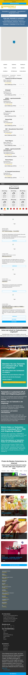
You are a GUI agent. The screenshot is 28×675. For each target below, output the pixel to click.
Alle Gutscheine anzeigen (15, 565)
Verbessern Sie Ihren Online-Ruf (10, 618)
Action (21, 470)
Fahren (16, 470)
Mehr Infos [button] (4, 668)
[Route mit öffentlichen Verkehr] (20, 84)
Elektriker (23, 67)
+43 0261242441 (8, 154)
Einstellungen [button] (6, 669)
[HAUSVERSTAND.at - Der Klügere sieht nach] (14, 6)
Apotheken (5, 648)
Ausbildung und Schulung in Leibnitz (9, 255)
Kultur (8, 470)
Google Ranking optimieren (9, 617)
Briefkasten (22, 64)
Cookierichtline (6, 636)
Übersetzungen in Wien (6, 280)
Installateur (5, 71)
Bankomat (14, 64)
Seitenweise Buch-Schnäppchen (11, 490)
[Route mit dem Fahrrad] (22, 84)
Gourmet (4, 470)
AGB (4, 637)
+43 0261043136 (8, 104)
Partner (5, 639)
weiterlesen (14, 240)
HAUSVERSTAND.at (5, 75)
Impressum (5, 633)
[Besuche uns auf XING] (12, 626)
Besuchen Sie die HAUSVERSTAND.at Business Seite (14, 382)
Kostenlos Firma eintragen (9, 621)
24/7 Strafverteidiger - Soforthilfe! (10, 231)
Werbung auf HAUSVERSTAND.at (10, 615)
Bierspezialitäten (6, 513)
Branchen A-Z (6, 645)
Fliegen (12, 470)
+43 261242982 (7, 133)
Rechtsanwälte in (5, 229)
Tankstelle (14, 67)
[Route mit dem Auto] (19, 84)
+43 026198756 (7, 83)
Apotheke (5, 64)
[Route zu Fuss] (24, 84)
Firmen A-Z (5, 646)
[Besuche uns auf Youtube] (9, 626)
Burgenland (19, 75)
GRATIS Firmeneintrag (14, 3)
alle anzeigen (14, 321)
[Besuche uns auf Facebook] (3, 626)
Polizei (5, 67)
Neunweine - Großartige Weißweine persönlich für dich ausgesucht (12, 558)
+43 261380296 (7, 176)
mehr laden (14, 319)
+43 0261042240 (8, 124)
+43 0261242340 (8, 164)
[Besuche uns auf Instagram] (6, 626)
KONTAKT (4, 281)
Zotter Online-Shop (7, 536)
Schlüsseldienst (23, 71)
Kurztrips (26, 470)
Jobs (4, 632)
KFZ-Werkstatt (14, 71)
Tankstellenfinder (13, 75)
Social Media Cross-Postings (9, 619)
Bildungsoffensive (7, 256)
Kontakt (5, 630)
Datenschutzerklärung (8, 634)
